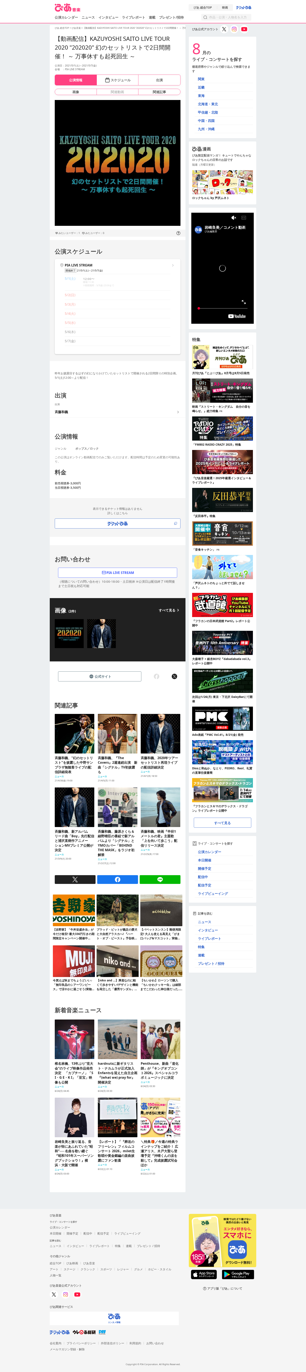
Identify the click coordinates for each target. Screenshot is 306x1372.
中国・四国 (206, 120)
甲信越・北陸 (208, 112)
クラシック (88, 1269)
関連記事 (159, 92)
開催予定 (204, 868)
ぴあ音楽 (76, 27)
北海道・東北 (208, 104)
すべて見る (167, 610)
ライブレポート (133, 17)
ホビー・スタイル (159, 1269)
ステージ (69, 1269)
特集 (201, 947)
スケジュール (121, 80)
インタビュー (108, 17)
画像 (75, 92)
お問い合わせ (155, 1343)
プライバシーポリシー (81, 1343)
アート (54, 1269)
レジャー (123, 1269)
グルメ (138, 1269)
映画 (225, 7)
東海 (201, 95)
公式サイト (103, 676)
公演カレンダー (209, 852)
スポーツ (106, 1269)
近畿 (201, 87)
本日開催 (204, 860)
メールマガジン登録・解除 (67, 1349)
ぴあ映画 (72, 1263)
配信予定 (204, 885)
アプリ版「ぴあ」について (224, 1288)
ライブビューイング (213, 893)
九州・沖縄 (206, 129)
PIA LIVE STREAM (120, 572)
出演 (159, 80)
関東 (201, 79)
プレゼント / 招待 (211, 963)
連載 (152, 17)
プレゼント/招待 (171, 17)
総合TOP (55, 1263)
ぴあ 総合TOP (203, 7)
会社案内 (55, 1343)
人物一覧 (55, 1275)
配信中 (203, 877)
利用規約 (135, 1343)
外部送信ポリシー (112, 1343)
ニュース (88, 17)
